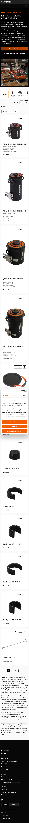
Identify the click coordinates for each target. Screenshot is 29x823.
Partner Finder (5, 769)
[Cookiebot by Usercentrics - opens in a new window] (20, 391)
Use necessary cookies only (14, 431)
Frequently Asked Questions (9, 761)
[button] (14, 102)
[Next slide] (26, 102)
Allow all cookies (14, 422)
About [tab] (23, 395)
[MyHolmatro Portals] (23, 2)
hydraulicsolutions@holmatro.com (10, 782)
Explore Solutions (14, 49)
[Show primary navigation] (26, 6)
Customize (14, 426)
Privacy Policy (4, 815)
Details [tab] (14, 395)
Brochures (4, 766)
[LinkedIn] (2, 753)
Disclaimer (3, 812)
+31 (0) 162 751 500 (6, 779)
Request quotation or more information (14, 53)
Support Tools (5, 764)
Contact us (4, 776)
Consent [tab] (5, 395)
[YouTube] (5, 753)
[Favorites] (26, 2)
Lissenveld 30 (5, 786)
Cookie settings (5, 818)
